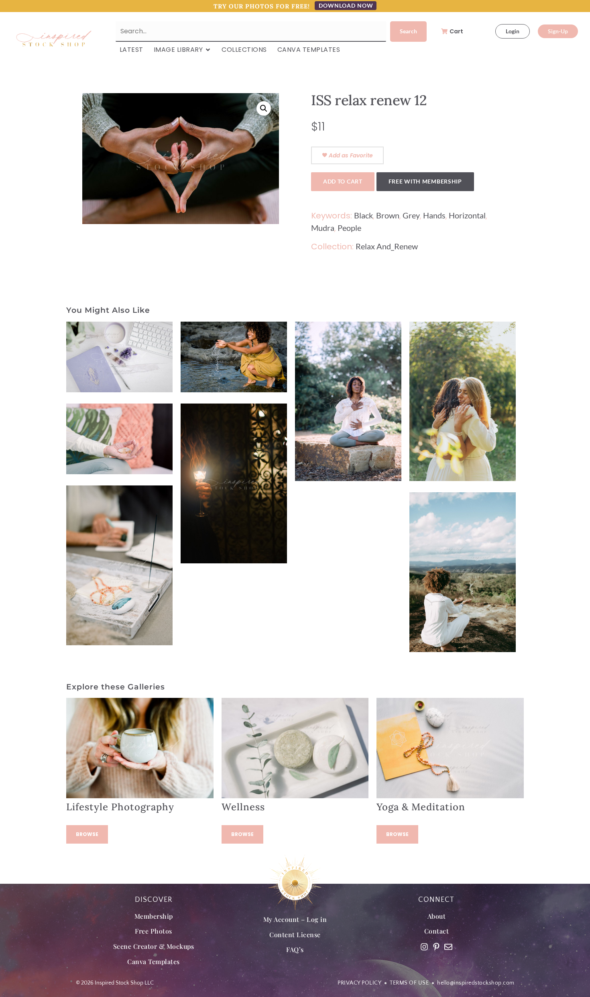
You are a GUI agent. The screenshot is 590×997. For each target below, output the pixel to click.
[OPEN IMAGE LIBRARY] (208, 50)
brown (387, 215)
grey (411, 215)
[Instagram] (424, 947)
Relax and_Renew (387, 246)
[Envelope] (448, 947)
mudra (322, 227)
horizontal (467, 215)
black (363, 215)
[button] (263, 108)
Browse (87, 834)
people (349, 227)
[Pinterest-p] (436, 947)
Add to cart (342, 181)
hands (434, 215)
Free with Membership (425, 181)
